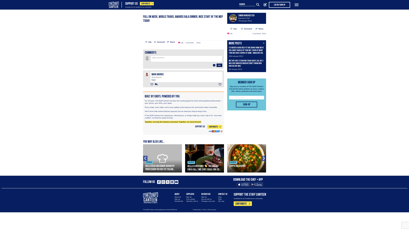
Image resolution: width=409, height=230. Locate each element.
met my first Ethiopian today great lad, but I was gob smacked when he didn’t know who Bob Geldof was (246, 63)
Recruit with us (206, 199)
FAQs (220, 199)
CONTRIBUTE (145, 4)
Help (219, 197)
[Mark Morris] (147, 74)
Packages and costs (208, 201)
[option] (162, 158)
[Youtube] (176, 182)
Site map (221, 201)
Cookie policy (197, 210)
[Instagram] (163, 182)
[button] (246, 43)
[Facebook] (159, 182)
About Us (178, 197)
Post (219, 65)
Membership (179, 201)
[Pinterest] (172, 182)
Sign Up (177, 199)
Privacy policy (212, 210)
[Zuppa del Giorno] (246, 158)
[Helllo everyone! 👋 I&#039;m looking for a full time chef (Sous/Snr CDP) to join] (204, 158)
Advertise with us (192, 201)
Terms (204, 210)
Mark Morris (158, 74)
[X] (168, 182)
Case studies (190, 199)
